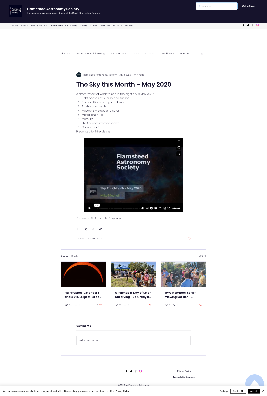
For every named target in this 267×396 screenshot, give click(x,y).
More (183, 53)
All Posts (65, 53)
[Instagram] (257, 25)
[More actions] (189, 75)
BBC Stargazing (119, 53)
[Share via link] (100, 229)
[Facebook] (252, 25)
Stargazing (115, 218)
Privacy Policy (184, 371)
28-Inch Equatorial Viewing (90, 53)
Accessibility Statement (184, 377)
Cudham (150, 53)
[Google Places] (243, 25)
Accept (253, 391)
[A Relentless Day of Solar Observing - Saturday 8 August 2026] (133, 274)
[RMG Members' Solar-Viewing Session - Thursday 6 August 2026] (183, 274)
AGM (136, 53)
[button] (105, 25)
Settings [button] (224, 391)
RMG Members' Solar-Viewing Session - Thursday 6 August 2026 (182, 295)
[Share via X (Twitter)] (85, 229)
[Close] (263, 391)
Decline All (238, 391)
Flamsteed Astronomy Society (53, 8)
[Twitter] (248, 25)
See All (202, 255)
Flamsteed (83, 218)
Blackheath (167, 53)
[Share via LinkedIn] (92, 229)
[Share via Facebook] (77, 229)
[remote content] (133, 175)
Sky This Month (99, 218)
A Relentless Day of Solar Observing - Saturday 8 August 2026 (133, 295)
